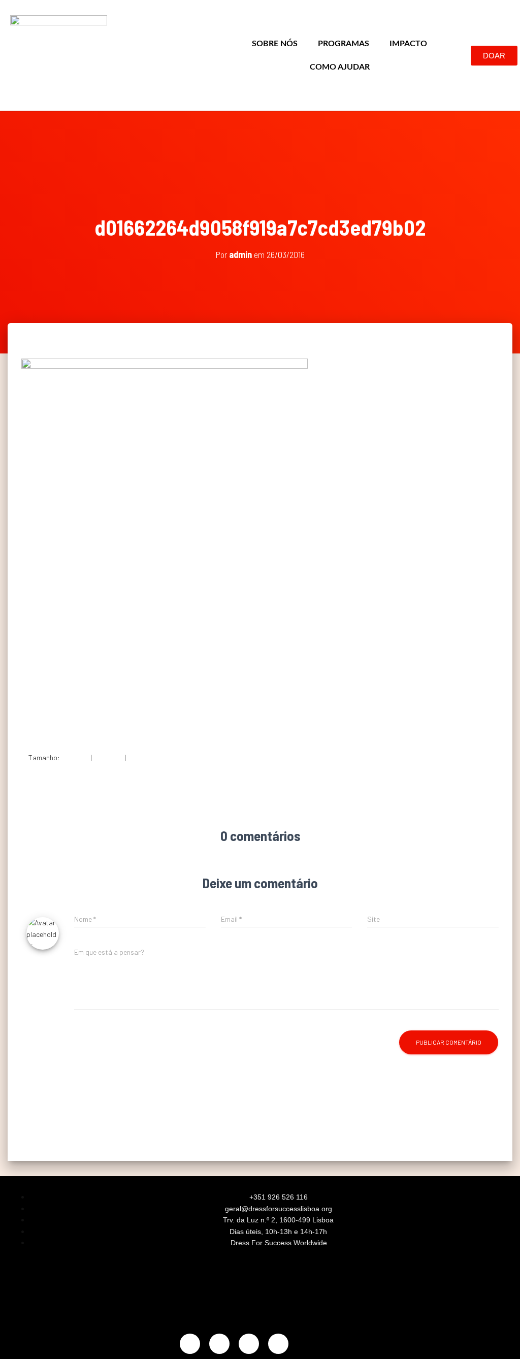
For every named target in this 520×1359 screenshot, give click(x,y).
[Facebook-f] (219, 1344)
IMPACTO (408, 44)
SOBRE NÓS (275, 44)
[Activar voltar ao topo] (500, 1338)
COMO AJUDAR (340, 67)
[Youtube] (278, 1344)
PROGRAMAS (343, 44)
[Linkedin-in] (249, 1344)
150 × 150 (75, 757)
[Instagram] (190, 1344)
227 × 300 (108, 757)
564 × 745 (142, 757)
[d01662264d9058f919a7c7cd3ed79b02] (164, 546)
